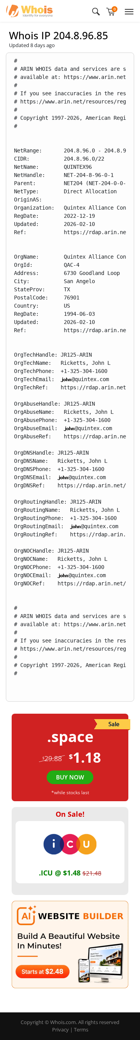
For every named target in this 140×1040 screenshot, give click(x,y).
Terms (81, 1029)
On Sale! (70, 814)
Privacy (60, 1029)
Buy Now (70, 777)
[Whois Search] (96, 11)
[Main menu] (127, 11)
